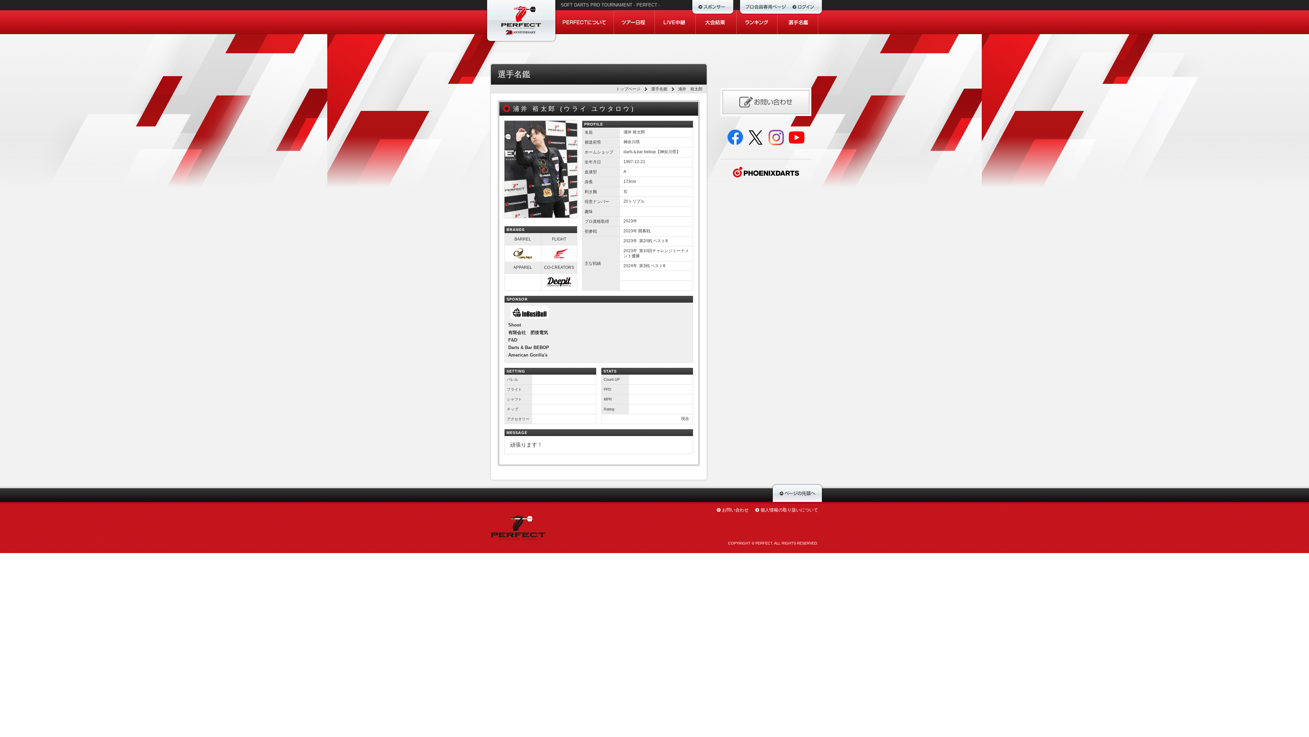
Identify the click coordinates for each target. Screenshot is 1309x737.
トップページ (628, 89)
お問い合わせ (735, 509)
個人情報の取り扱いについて (789, 509)
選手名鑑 (659, 89)
